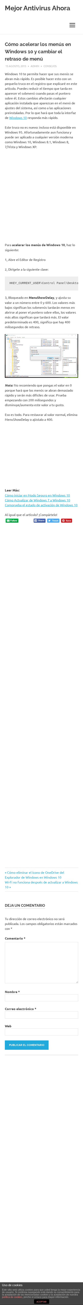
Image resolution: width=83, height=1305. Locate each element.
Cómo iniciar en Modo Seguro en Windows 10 (37, 495)
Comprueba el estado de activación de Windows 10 (41, 505)
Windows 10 (18, 117)
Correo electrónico (20, 1009)
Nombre (12, 992)
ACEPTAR (41, 1302)
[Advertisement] (41, 195)
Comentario (15, 938)
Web (8, 1026)
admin (35, 66)
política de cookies (12, 1297)
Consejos (50, 66)
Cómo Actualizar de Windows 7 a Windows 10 (37, 500)
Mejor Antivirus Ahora (37, 8)
